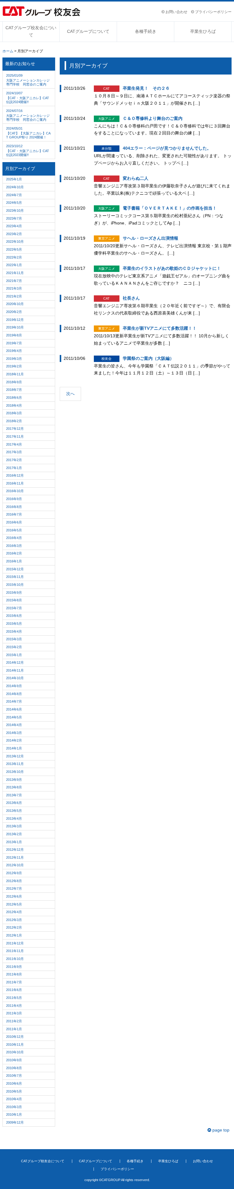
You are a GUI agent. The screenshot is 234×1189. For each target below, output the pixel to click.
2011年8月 (14, 974)
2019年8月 (14, 335)
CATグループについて (88, 31)
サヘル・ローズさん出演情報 (150, 238)
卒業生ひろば (203, 31)
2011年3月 (14, 1013)
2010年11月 (15, 1044)
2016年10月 (15, 491)
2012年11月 (15, 857)
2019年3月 (14, 358)
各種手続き (145, 31)
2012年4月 (14, 912)
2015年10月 (15, 584)
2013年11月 (15, 764)
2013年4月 (14, 818)
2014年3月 (14, 733)
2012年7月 (14, 888)
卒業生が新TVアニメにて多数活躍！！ (160, 328)
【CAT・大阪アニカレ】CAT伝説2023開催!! (27, 150)
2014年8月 (14, 694)
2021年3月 (14, 288)
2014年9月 (14, 686)
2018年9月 (14, 382)
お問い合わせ (176, 12)
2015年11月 (15, 577)
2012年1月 (14, 935)
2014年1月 (14, 748)
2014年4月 (14, 725)
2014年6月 (14, 709)
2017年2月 (14, 460)
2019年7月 (14, 343)
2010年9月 (14, 1060)
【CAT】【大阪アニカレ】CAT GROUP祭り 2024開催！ (28, 133)
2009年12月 (15, 1122)
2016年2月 (14, 553)
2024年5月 (14, 202)
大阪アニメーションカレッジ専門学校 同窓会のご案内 (28, 80)
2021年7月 (14, 281)
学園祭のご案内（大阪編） (148, 358)
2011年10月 (15, 959)
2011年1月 (14, 1029)
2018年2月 (14, 421)
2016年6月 (14, 522)
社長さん (131, 298)
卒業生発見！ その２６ (146, 88)
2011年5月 (14, 998)
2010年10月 (15, 1052)
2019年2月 (14, 366)
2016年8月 (14, 507)
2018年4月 (14, 405)
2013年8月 (14, 787)
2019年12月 (15, 320)
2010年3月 (14, 1107)
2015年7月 (14, 608)
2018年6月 (14, 397)
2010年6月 (14, 1083)
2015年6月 (14, 615)
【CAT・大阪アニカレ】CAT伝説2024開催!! (27, 97)
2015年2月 (14, 647)
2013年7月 (14, 795)
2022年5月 (14, 249)
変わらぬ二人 (135, 178)
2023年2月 (14, 234)
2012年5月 (14, 904)
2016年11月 (15, 483)
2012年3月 (14, 920)
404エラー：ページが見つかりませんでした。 (167, 148)
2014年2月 (14, 740)
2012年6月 (14, 896)
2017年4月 (14, 444)
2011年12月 (15, 943)
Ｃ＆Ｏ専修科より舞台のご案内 (153, 118)
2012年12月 (15, 849)
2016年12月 (15, 475)
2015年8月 (14, 600)
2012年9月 (14, 873)
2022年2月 (14, 257)
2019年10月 (15, 327)
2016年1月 (14, 561)
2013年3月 (14, 826)
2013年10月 (15, 772)
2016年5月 (14, 530)
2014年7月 (14, 701)
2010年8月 (14, 1068)
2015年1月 (14, 655)
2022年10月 (15, 241)
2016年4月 (14, 538)
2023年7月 (14, 218)
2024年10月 (15, 187)
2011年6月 (14, 990)
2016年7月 (14, 514)
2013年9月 (14, 779)
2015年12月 (15, 569)
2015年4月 (14, 631)
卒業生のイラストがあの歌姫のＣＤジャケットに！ (172, 268)
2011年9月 (14, 966)
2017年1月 (14, 468)
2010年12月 (15, 1036)
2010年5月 (14, 1091)
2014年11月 (15, 670)
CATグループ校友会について (30, 31)
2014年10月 (15, 678)
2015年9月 (14, 592)
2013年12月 (15, 756)
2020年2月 (14, 312)
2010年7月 (14, 1075)
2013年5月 (14, 810)
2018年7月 (14, 389)
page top (220, 1130)
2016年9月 (14, 499)
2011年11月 (15, 951)
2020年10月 (15, 304)
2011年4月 (14, 1005)
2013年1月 (14, 842)
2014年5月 (14, 717)
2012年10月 (15, 865)
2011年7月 (14, 982)
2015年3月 (14, 639)
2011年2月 (14, 1021)
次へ (70, 393)
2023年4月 (14, 226)
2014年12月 (15, 662)
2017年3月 (14, 452)
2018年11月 (15, 374)
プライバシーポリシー (213, 12)
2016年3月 (14, 546)
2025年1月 (14, 179)
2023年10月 (15, 210)
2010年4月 (14, 1099)
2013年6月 (14, 803)
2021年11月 (15, 273)
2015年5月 (14, 623)
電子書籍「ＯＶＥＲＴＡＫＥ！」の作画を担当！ (170, 208)
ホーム (7, 51)
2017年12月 (15, 428)
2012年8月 (14, 881)
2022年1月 (14, 265)
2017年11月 (15, 436)
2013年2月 (14, 834)
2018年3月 (14, 413)
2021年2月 (14, 296)
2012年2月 (14, 927)
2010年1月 (14, 1114)
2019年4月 (14, 351)
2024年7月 (14, 195)
